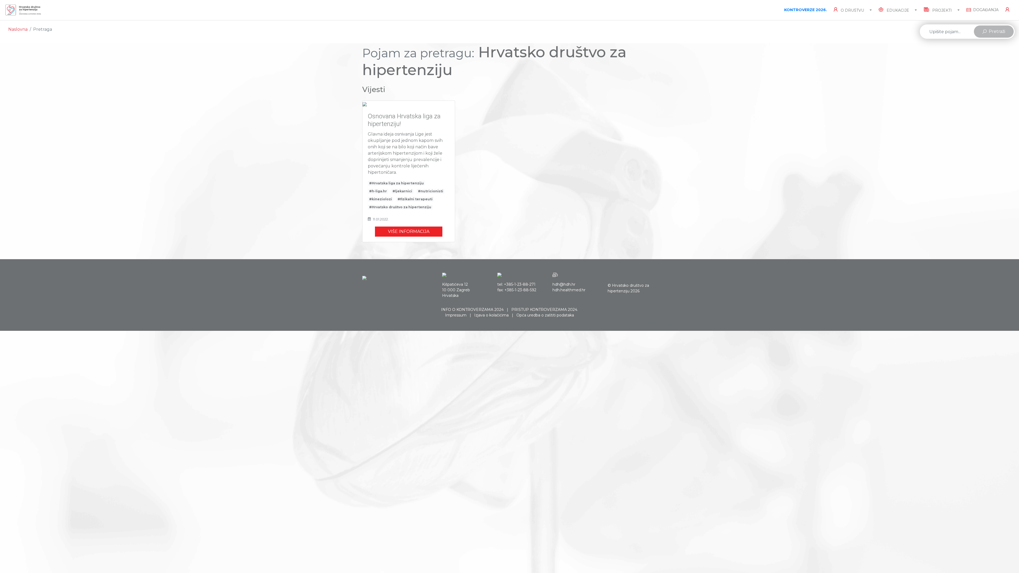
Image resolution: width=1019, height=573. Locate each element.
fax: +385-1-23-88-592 (516, 290)
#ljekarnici (402, 191)
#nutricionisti (430, 191)
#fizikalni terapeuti (415, 199)
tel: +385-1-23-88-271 (516, 284)
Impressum (456, 315)
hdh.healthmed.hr (568, 290)
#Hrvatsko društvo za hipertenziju (400, 207)
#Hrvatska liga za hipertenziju (396, 183)
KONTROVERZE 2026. (805, 9)
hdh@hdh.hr (563, 284)
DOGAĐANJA (986, 9)
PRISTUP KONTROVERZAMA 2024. (544, 309)
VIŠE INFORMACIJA (408, 231)
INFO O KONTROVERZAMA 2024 (472, 309)
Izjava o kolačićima (491, 315)
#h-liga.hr (378, 191)
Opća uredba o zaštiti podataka (545, 315)
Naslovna (18, 29)
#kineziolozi (380, 199)
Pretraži (997, 31)
